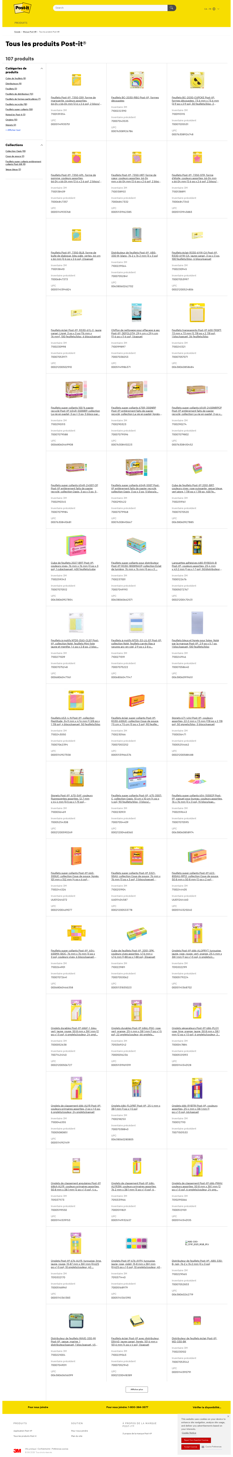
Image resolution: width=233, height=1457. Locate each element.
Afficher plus (137, 1390)
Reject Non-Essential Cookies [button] (196, 1440)
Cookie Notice (189, 1433)
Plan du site (76, 1436)
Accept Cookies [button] (190, 1447)
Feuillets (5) (11, 89)
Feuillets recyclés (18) (16, 104)
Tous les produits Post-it (24, 1436)
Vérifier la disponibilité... (207, 1407)
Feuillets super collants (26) (19, 109)
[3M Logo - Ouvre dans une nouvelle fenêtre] (22, 8)
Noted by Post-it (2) (15, 115)
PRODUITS (21, 23)
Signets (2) (11, 125)
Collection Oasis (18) (16, 151)
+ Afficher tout (13, 130)
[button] (211, 1447)
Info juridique (30, 1449)
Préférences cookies (60, 1449)
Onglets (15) (11, 120)
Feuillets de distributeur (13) (19, 94)
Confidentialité (44, 1449)
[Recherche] (172, 8)
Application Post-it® (22, 1431)
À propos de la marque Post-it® (137, 1433)
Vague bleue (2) (13, 169)
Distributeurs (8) (14, 84)
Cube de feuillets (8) (16, 78)
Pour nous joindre (38, 1407)
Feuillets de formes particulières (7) (23, 99)
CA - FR (208, 9)
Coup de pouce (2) (15, 156)
